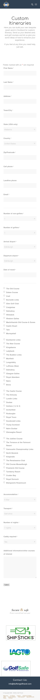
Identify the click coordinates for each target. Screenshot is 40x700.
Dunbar (9, 402)
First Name (9, 68)
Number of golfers (12, 227)
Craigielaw (10, 307)
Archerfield (10, 409)
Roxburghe (10, 413)
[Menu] (36, 4)
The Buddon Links (14, 354)
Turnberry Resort (13, 471)
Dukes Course (12, 292)
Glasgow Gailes (12, 373)
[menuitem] (31, 4)
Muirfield (10, 358)
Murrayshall (11, 333)
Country (7, 138)
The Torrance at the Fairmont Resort (18, 444)
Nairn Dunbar (11, 428)
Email (6, 194)
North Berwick (12, 453)
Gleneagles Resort (14, 432)
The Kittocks (11, 394)
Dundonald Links (13, 421)
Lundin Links (11, 398)
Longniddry (11, 362)
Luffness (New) (12, 366)
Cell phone (9, 166)
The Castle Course (14, 391)
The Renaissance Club (15, 460)
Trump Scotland (13, 424)
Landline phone (10, 180)
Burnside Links (12, 299)
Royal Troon (11, 417)
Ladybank (10, 351)
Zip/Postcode (10, 152)
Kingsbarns (11, 347)
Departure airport (11, 255)
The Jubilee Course (14, 438)
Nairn (8, 381)
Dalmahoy (10, 311)
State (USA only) (11, 124)
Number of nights (11, 522)
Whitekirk (10, 314)
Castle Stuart (11, 326)
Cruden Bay (11, 475)
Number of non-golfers (14, 213)
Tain (8, 329)
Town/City (8, 110)
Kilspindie (10, 456)
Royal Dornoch (12, 479)
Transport (8, 508)
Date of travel (10, 269)
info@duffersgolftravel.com (20, 683)
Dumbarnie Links (13, 339)
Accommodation (11, 494)
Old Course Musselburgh (16, 464)
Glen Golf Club (12, 303)
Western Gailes (12, 318)
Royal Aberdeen (13, 377)
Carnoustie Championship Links (19, 449)
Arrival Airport (10, 241)
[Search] (31, 4)
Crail (8, 296)
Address (8, 96)
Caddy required (10, 536)
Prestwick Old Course (15, 468)
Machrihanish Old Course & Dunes (20, 322)
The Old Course (12, 288)
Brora (8, 384)
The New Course (13, 343)
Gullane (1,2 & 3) (13, 406)
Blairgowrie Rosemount (16, 482)
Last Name (9, 82)
